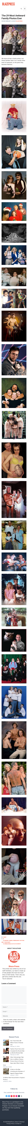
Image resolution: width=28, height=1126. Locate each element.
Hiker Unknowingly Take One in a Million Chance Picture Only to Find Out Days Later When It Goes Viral (13, 1061)
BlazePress (11, 1121)
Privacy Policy (10, 1123)
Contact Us (18, 1123)
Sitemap (21, 1121)
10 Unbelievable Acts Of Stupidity (12, 943)
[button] (21, 8)
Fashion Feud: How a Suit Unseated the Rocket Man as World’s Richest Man (17, 1051)
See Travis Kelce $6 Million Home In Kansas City (16, 1042)
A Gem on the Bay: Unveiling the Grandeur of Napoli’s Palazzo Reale (17, 1071)
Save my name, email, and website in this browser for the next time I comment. (14, 1021)
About (16, 1121)
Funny (4, 937)
